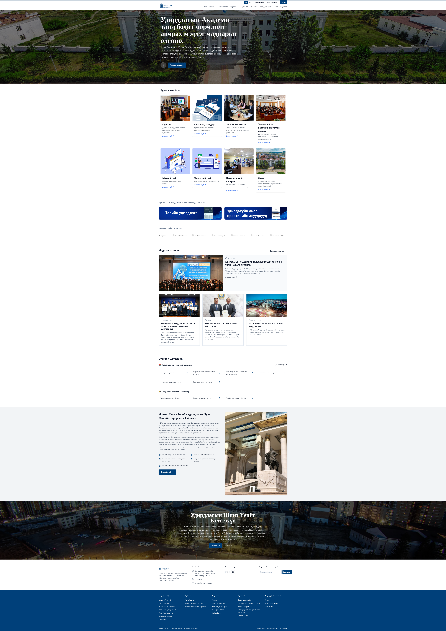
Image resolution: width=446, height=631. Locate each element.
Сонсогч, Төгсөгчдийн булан (261, 7)
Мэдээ (267, 600)
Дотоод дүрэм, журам (219, 606)
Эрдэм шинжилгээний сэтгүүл (249, 603)
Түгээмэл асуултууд (219, 603)
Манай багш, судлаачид (167, 610)
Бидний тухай (209, 7)
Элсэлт (214, 600)
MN (246, 2)
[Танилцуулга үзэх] (163, 65)
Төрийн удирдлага (244, 606)
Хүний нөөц (163, 619)
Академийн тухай (165, 600)
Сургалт (233, 7)
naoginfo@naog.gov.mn (203, 583)
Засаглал (222, 7)
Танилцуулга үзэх (176, 65)
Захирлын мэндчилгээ (167, 616)
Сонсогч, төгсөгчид (272, 603)
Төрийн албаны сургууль (194, 603)
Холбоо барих (216, 613)
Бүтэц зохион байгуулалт (168, 606)
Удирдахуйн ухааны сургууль (195, 606)
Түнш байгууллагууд (166, 613)
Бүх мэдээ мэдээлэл (277, 251)
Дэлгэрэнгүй (230, 277)
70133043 (198, 579)
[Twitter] (233, 572)
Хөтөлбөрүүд (189, 600)
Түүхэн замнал (164, 603)
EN (250, 2)
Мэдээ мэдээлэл (281, 7)
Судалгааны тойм (244, 600)
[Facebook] (227, 572)
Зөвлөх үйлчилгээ (244, 615)
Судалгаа (244, 7)
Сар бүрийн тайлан (218, 610)
